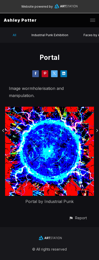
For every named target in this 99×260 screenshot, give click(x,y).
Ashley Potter (20, 20)
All (14, 35)
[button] (78, 218)
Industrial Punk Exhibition (49, 35)
